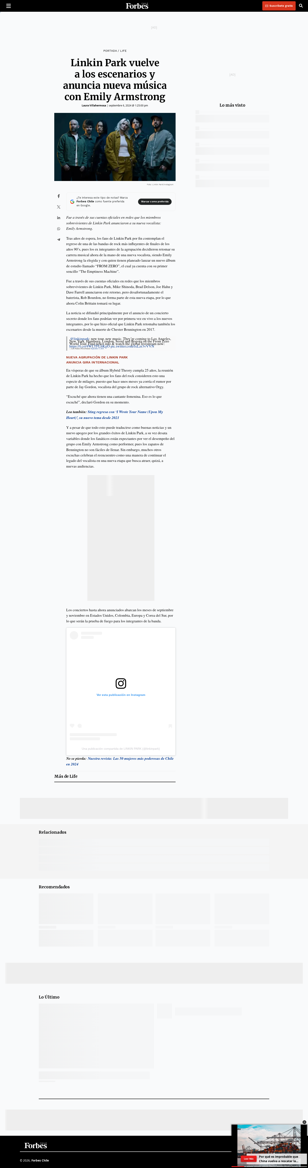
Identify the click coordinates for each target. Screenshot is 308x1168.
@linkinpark (79, 338)
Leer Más (249, 1158)
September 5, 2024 (97, 349)
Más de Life (66, 776)
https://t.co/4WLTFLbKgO (89, 346)
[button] (304, 1122)
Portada (110, 50)
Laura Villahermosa (94, 105)
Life (123, 50)
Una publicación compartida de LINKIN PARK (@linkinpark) (121, 748)
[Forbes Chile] (137, 6)
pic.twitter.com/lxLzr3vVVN (132, 346)
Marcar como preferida (154, 201)
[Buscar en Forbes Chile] (301, 6)
